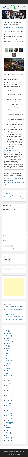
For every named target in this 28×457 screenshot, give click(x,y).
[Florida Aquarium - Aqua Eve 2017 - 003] (16, 50)
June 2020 (8, 367)
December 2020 (9, 357)
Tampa (10, 184)
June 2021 (8, 346)
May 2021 (8, 348)
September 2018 (9, 402)
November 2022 (9, 336)
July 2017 (8, 425)
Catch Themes (17, 454)
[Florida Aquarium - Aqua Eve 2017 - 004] (21, 50)
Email (5, 235)
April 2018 (8, 410)
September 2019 (9, 382)
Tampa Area (16, 182)
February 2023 (9, 333)
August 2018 (8, 403)
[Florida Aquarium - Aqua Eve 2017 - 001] (6, 50)
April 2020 (8, 370)
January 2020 (9, 375)
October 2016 (9, 440)
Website (5, 240)
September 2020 (9, 362)
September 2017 (9, 422)
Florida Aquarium (9, 182)
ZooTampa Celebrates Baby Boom (14, 319)
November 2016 (9, 438)
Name (5, 230)
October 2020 (9, 360)
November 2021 (9, 338)
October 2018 (9, 400)
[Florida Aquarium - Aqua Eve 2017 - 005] (14, 55)
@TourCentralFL (8, 178)
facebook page (9, 180)
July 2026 (8, 330)
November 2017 (9, 418)
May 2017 (8, 428)
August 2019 (8, 383)
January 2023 (9, 335)
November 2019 (9, 378)
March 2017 (8, 432)
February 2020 (9, 373)
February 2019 (9, 393)
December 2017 (9, 417)
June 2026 (8, 331)
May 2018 (8, 408)
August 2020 (8, 363)
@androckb (16, 178)
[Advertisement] (14, 287)
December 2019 (9, 377)
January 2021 (9, 355)
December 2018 (9, 397)
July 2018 (8, 405)
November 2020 (9, 358)
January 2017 (9, 435)
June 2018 (8, 407)
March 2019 (8, 392)
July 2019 (8, 385)
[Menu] (3, 2)
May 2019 (8, 388)
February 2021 (9, 353)
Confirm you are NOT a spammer (12, 248)
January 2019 (9, 395)
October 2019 (9, 380)
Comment (6, 212)
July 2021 (8, 345)
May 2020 (8, 368)
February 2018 (9, 413)
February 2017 (9, 433)
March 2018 (8, 412)
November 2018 (9, 398)
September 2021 (9, 341)
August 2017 (8, 423)
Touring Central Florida (17, 451)
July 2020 (8, 365)
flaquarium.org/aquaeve (12, 150)
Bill (16, 27)
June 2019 (8, 387)
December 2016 (9, 437)
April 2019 (8, 390)
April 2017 (8, 430)
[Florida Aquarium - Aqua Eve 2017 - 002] (11, 50)
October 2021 (9, 340)
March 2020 (8, 372)
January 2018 (9, 415)
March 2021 (8, 351)
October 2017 (9, 420)
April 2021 (8, 350)
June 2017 (8, 427)
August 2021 (8, 343)
